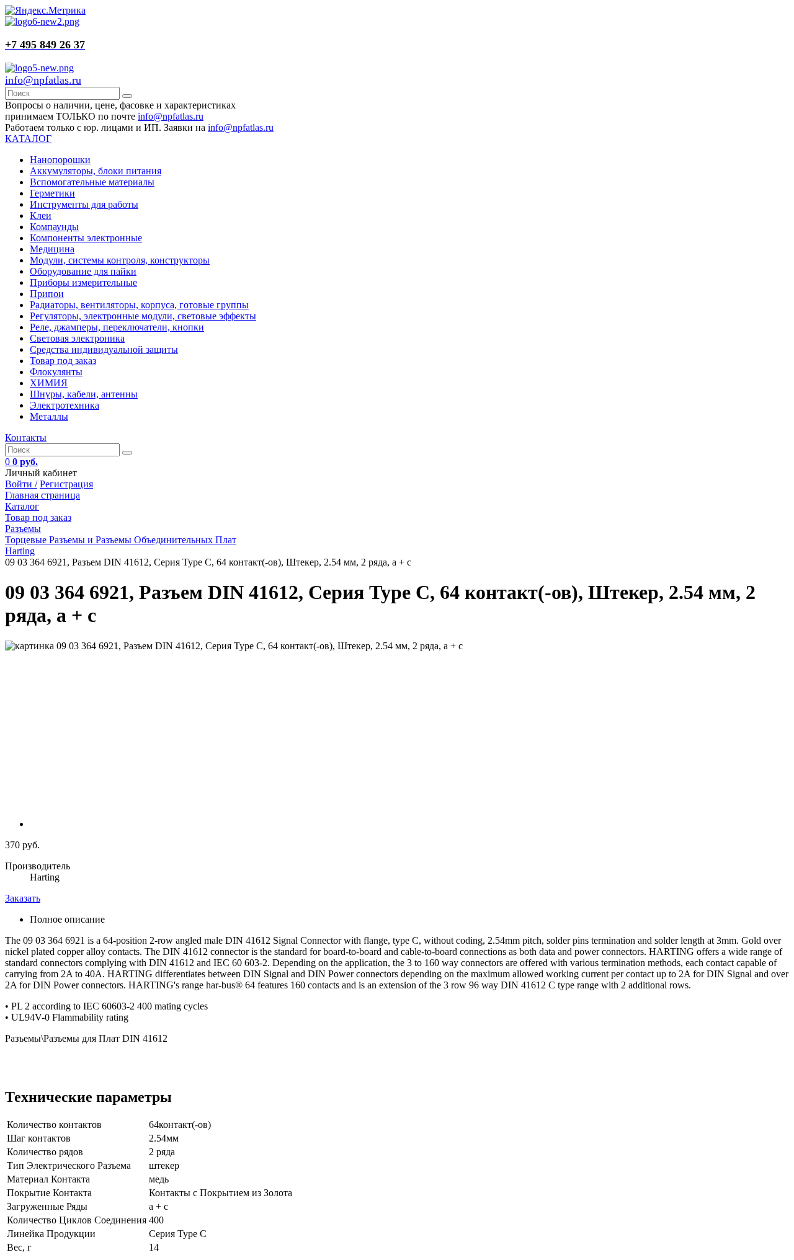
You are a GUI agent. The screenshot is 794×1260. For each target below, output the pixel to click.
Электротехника (64, 405)
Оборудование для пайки (83, 271)
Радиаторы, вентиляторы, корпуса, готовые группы (139, 304)
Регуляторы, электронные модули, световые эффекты (143, 316)
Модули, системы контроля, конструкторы (120, 260)
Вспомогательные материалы (92, 182)
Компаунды (54, 226)
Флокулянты (56, 371)
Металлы (49, 416)
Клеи (40, 215)
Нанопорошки (60, 159)
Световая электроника (77, 338)
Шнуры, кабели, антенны (84, 394)
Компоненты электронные (86, 238)
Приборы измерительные (83, 282)
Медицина (52, 249)
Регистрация (66, 484)
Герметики (52, 193)
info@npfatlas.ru (43, 80)
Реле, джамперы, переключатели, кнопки (117, 327)
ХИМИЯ (49, 383)
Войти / (21, 484)
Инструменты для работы (84, 204)
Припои (47, 293)
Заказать (22, 898)
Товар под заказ (63, 360)
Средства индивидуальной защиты (104, 349)
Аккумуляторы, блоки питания (95, 171)
